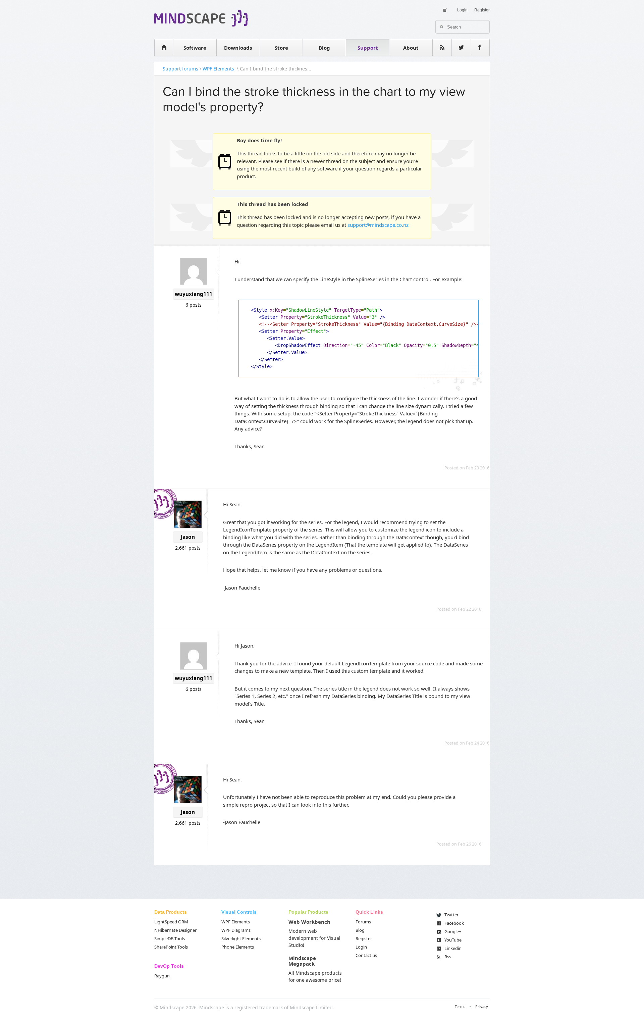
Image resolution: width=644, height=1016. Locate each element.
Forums (363, 922)
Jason (188, 537)
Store (281, 47)
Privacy (481, 1006)
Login (462, 10)
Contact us (366, 955)
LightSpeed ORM (171, 922)
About (411, 47)
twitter (461, 47)
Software (194, 47)
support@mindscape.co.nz (378, 224)
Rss (447, 957)
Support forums (180, 68)
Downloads (238, 47)
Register (482, 10)
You (453, 940)
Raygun (162, 976)
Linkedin (453, 948)
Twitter (451, 915)
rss (442, 47)
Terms (460, 1006)
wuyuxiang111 (193, 294)
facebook (480, 47)
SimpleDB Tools (169, 938)
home (163, 47)
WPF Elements (219, 68)
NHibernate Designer (175, 930)
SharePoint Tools (171, 947)
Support (368, 47)
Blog (324, 47)
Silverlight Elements (241, 938)
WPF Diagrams (236, 930)
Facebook (454, 923)
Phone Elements (237, 947)
